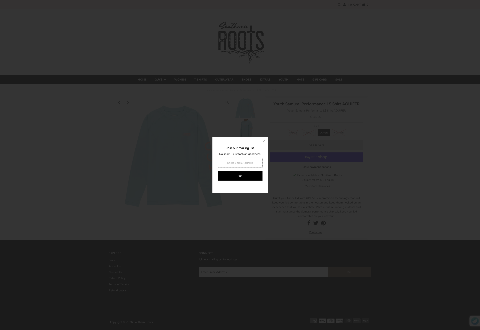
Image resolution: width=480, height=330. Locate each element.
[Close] (264, 141)
